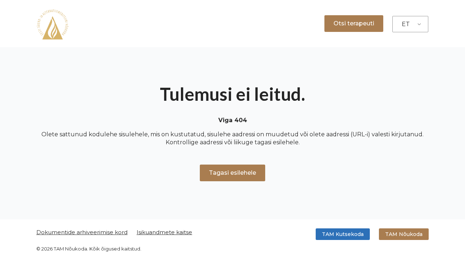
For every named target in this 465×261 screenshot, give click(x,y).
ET (406, 24)
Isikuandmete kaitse (164, 232)
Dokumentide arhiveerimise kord (82, 232)
